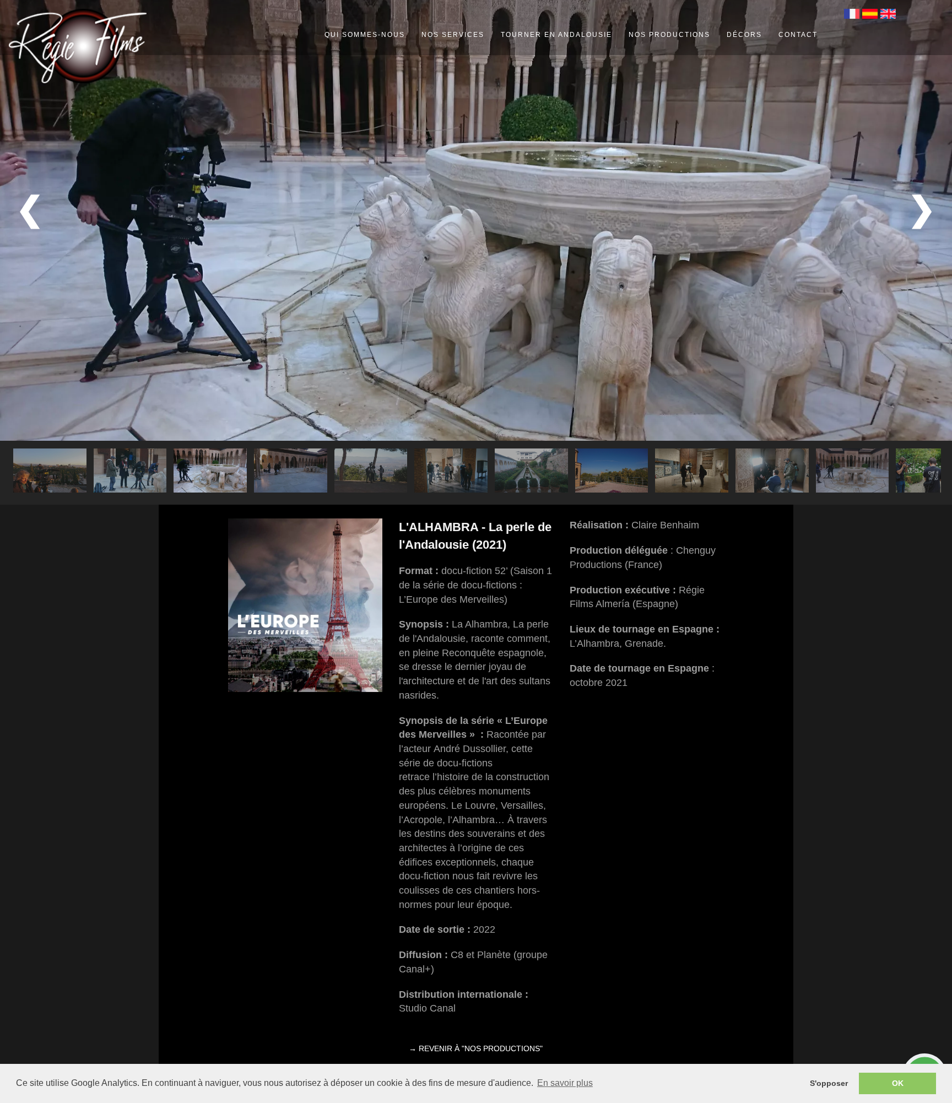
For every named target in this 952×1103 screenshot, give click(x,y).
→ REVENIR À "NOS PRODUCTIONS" (476, 1048)
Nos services (452, 35)
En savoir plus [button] (565, 1083)
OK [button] (898, 1083)
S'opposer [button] (829, 1083)
